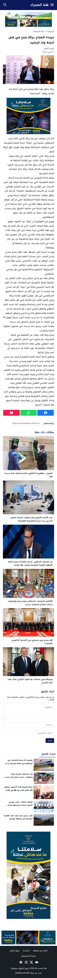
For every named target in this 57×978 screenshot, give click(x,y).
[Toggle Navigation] (53, 5)
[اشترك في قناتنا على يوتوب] (36, 962)
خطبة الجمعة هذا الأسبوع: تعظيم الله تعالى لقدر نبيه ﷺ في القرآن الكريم (18, 790)
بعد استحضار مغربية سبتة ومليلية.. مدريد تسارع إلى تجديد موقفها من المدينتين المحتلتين (19, 777)
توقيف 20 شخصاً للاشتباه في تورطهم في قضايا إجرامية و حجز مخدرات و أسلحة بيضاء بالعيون (19, 763)
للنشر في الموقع (40, 950)
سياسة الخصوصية (28, 956)
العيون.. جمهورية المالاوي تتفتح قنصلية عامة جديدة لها (28, 474)
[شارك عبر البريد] (11, 413)
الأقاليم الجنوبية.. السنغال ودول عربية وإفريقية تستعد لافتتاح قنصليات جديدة (30, 602)
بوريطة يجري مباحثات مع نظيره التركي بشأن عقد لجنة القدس (30, 680)
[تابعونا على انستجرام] (26, 962)
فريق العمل (15, 950)
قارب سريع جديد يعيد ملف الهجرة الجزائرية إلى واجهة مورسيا (18, 817)
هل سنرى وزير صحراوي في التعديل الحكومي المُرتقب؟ (32, 641)
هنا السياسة (38, 31)
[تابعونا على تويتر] (31, 962)
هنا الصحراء (39, 5)
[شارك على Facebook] (45, 413)
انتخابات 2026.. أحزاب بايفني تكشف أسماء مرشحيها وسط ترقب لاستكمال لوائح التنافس (20, 805)
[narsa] (28, 875)
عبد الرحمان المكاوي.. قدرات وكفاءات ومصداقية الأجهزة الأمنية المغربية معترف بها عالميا (30, 563)
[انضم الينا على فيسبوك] (20, 962)
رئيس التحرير (49, 48)
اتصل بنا (26, 950)
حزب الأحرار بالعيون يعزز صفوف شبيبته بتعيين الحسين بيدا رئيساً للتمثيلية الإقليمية (31, 519)
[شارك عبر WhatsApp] (28, 413)
